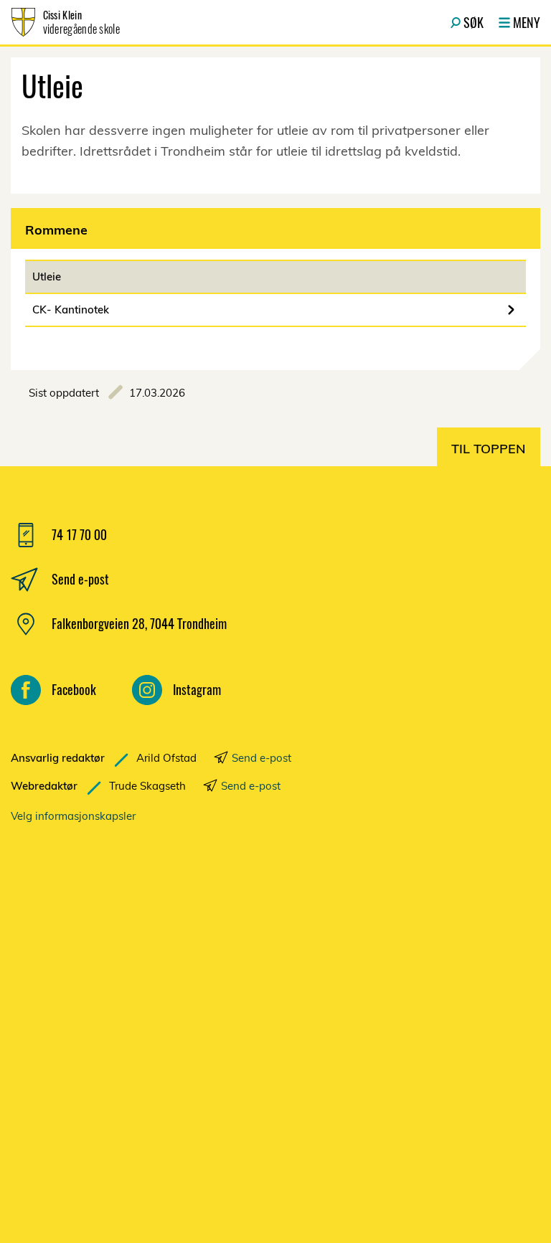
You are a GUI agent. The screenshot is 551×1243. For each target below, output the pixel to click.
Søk (473, 22)
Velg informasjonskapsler (73, 816)
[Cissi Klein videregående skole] (161, 1016)
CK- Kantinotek (70, 309)
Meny (526, 22)
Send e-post (261, 758)
